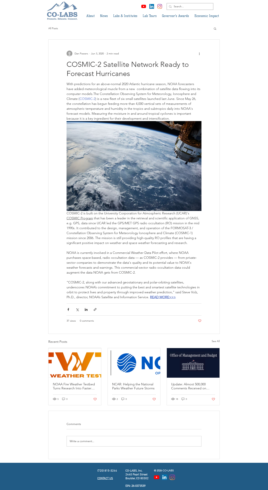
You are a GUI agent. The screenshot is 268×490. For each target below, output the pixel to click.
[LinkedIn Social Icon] (151, 6)
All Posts (53, 28)
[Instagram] (159, 6)
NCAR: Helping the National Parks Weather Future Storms (133, 386)
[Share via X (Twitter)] (77, 309)
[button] (90, 16)
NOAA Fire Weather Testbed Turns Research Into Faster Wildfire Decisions (74, 386)
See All (216, 341)
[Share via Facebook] (68, 309)
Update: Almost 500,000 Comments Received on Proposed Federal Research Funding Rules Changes (191, 386)
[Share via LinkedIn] (86, 309)
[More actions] (199, 53)
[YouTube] (143, 6)
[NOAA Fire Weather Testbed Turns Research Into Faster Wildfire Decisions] (74, 363)
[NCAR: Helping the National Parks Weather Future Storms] (134, 363)
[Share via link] (95, 309)
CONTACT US (105, 478)
